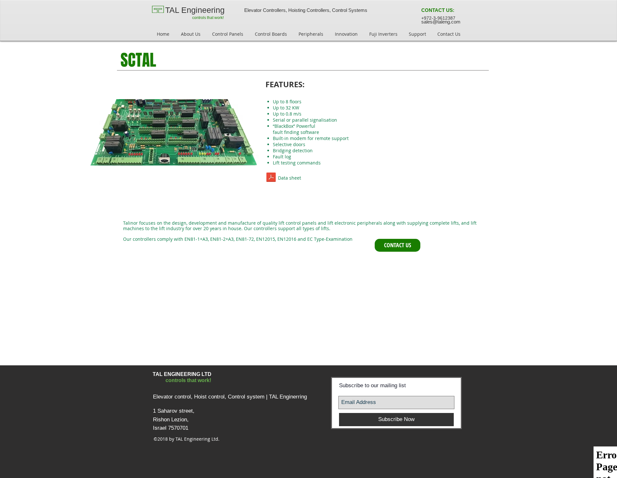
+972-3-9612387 (438, 18)
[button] (437, 10)
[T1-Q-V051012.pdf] (271, 178)
